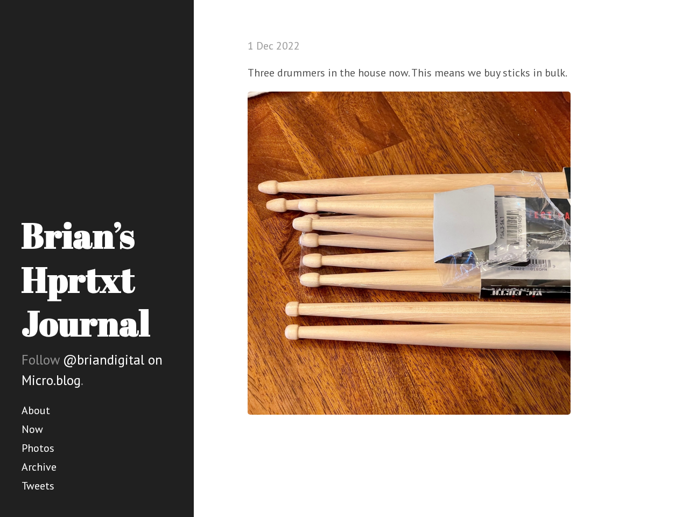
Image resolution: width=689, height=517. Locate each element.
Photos (38, 448)
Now (32, 429)
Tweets (38, 486)
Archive (39, 467)
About (36, 410)
